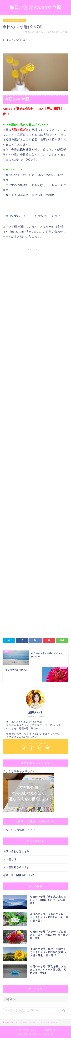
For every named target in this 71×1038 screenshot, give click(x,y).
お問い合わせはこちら (16, 851)
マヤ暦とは (9, 859)
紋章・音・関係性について (18, 875)
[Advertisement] (35, 402)
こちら (7, 829)
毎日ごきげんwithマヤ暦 (36, 7)
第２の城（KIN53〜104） (14, 20)
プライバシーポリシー (28, 1030)
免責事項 (48, 1030)
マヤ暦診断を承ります (16, 867)
